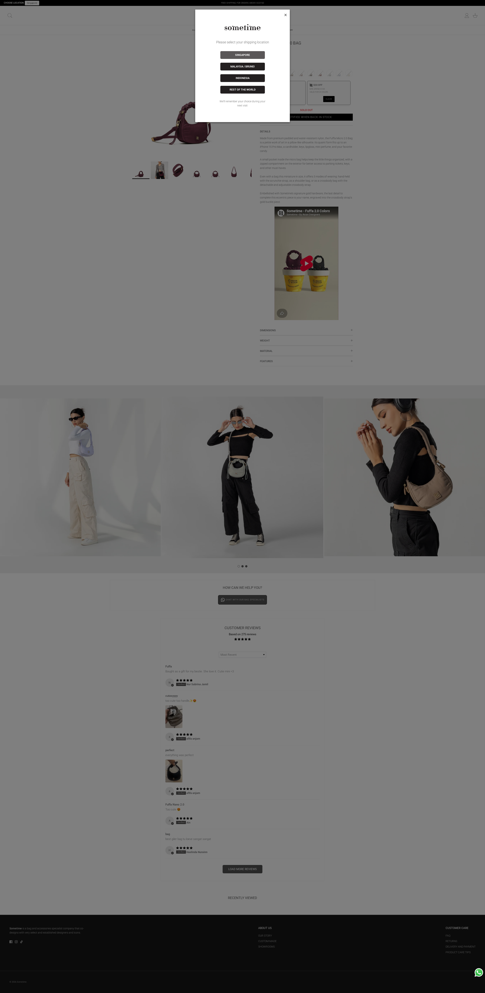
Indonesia (243, 78)
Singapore (242, 54)
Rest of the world (243, 89)
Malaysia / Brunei (242, 66)
